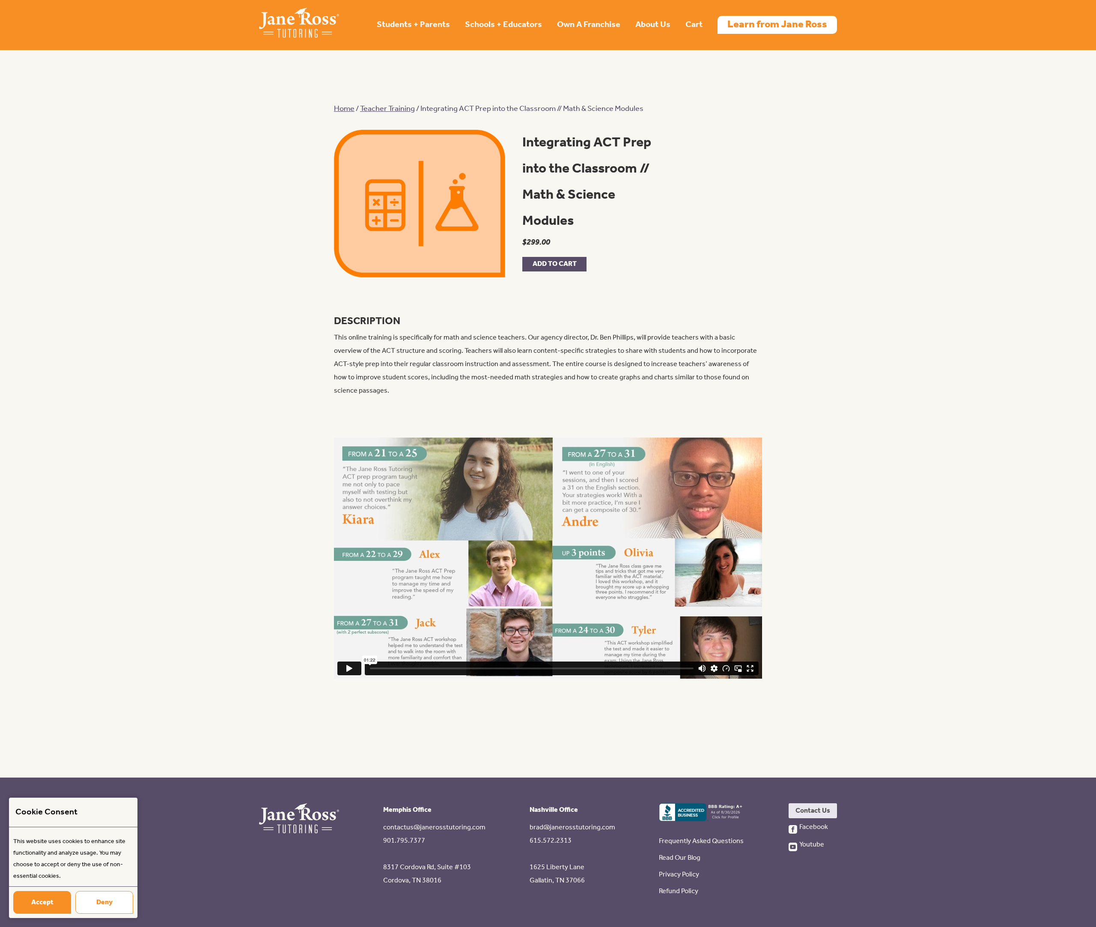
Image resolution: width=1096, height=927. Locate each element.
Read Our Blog (679, 857)
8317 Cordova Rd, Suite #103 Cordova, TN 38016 (427, 874)
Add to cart (555, 264)
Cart (694, 25)
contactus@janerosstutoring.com (434, 827)
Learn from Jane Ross (777, 25)
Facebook (813, 827)
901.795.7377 (404, 840)
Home (344, 108)
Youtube (811, 844)
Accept (42, 902)
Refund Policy (678, 891)
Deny (104, 902)
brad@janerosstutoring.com (572, 827)
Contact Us (812, 810)
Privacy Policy (679, 874)
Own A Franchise (588, 25)
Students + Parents (413, 25)
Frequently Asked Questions (701, 841)
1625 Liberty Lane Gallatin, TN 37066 (557, 874)
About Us (652, 25)
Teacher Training (387, 108)
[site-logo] (299, 25)
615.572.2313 (551, 840)
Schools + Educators (503, 25)
